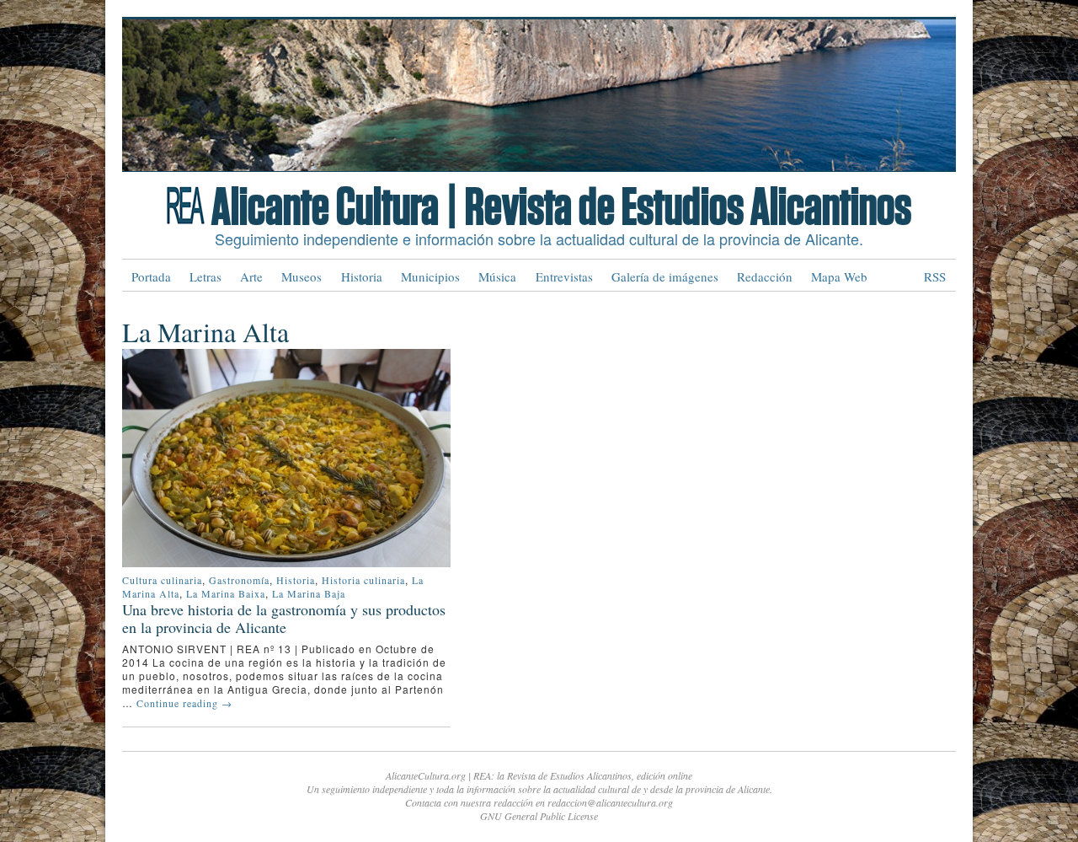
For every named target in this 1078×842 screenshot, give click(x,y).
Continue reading (184, 703)
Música (497, 276)
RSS (935, 276)
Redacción (764, 276)
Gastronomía (239, 580)
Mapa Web (839, 276)
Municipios (430, 276)
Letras (205, 276)
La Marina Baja (308, 593)
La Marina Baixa (225, 593)
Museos (301, 276)
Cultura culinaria (162, 580)
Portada (151, 276)
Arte (251, 276)
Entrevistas (564, 276)
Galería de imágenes (664, 276)
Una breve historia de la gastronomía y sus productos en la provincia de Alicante (284, 618)
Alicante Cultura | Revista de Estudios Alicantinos (561, 208)
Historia (361, 276)
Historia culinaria (363, 580)
